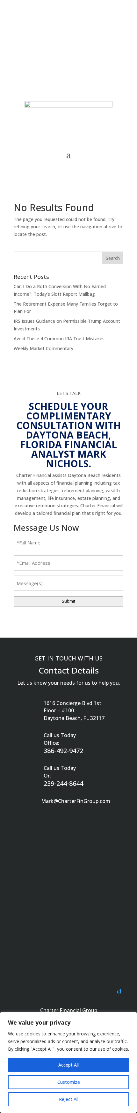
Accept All (68, 1065)
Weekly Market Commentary (43, 348)
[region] (68, 1062)
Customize (68, 1082)
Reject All (68, 1099)
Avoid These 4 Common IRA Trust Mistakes (59, 338)
